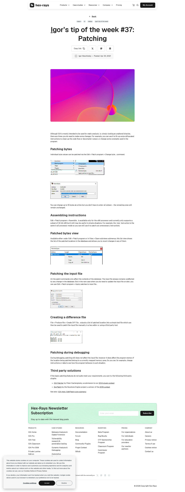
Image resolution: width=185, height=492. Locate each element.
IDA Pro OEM (33, 447)
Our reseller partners (126, 447)
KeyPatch (57, 387)
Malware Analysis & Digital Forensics (59, 433)
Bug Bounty (102, 436)
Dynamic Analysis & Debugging (59, 448)
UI (84, 21)
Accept (46, 483)
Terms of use (150, 444)
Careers (148, 436)
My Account (148, 5)
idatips (90, 21)
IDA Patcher (59, 383)
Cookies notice (151, 447)
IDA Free (31, 440)
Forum (78, 436)
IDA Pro (31, 436)
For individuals (127, 436)
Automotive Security (56, 455)
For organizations (128, 432)
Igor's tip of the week (101, 21)
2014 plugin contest (106, 383)
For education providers (127, 441)
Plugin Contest (81, 447)
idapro (79, 21)
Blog (77, 440)
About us (148, 432)
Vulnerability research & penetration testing (59, 441)
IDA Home (32, 432)
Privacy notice (151, 440)
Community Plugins (83, 444)
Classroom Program (106, 446)
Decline (64, 483)
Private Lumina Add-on (34, 452)
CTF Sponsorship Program (105, 441)
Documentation (81, 432)
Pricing (119, 5)
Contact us (149, 451)
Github (77, 451)
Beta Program (103, 432)
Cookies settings (29, 483)
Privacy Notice (42, 471)
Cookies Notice (29, 471)
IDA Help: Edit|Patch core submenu (72, 392)
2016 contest (105, 387)
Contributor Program (102, 451)
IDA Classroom (34, 444)
